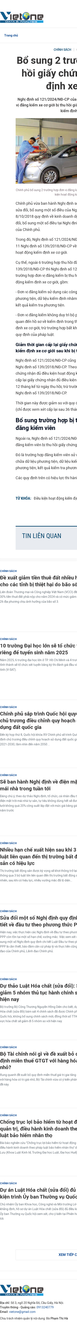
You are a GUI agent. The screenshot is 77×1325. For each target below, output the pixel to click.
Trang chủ (11, 35)
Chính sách (62, 50)
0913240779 (45, 1307)
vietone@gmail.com (22, 1312)
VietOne (22, 17)
